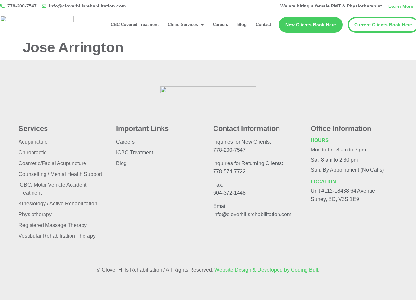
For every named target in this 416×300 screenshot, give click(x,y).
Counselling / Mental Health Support (60, 174)
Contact (263, 24)
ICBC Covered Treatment (134, 24)
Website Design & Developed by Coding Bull (266, 270)
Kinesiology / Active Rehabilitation (58, 203)
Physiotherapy (35, 214)
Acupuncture (33, 142)
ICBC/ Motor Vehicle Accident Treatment (52, 189)
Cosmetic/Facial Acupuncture (52, 163)
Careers (220, 24)
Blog (242, 24)
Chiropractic (32, 152)
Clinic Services (183, 24)
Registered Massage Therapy (53, 225)
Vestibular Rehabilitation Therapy (57, 236)
